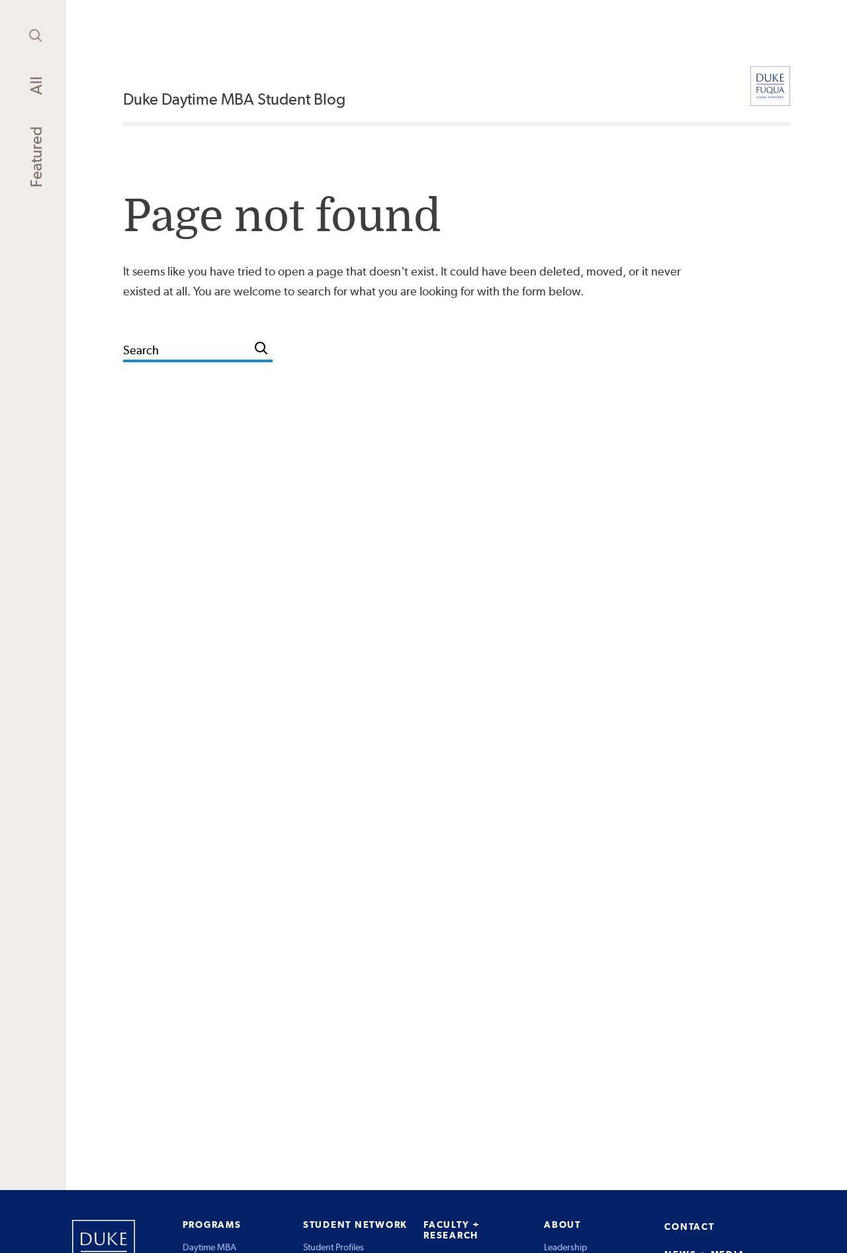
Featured (36, 156)
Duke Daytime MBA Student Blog (234, 99)
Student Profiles (333, 1247)
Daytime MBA (209, 1247)
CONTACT (689, 1226)
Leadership (565, 1247)
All (36, 85)
